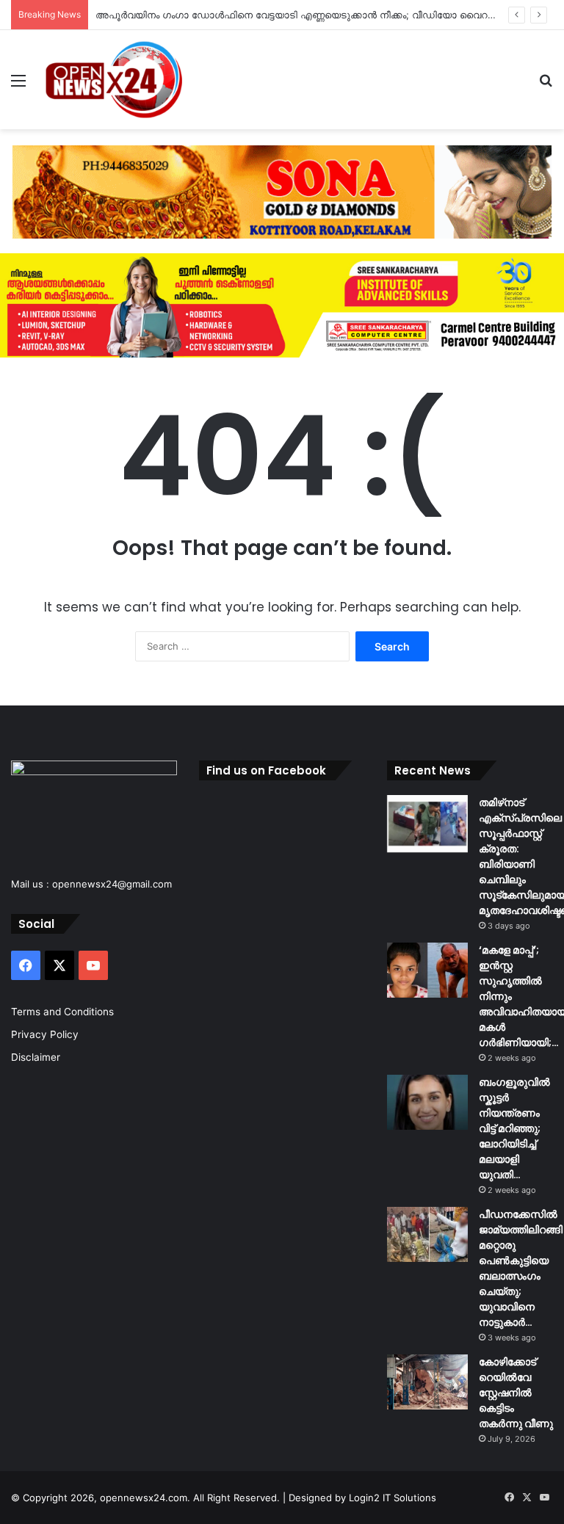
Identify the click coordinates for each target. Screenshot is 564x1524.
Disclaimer (35, 1057)
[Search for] (545, 85)
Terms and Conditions (62, 1011)
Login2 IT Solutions (392, 1497)
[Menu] (18, 85)
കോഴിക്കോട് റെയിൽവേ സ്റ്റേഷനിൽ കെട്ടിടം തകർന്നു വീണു (516, 1392)
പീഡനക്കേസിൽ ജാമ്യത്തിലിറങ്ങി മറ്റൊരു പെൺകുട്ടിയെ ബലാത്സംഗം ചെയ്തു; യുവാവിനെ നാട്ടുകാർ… (521, 1268)
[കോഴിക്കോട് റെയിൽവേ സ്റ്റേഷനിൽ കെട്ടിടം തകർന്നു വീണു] (427, 1381)
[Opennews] (114, 79)
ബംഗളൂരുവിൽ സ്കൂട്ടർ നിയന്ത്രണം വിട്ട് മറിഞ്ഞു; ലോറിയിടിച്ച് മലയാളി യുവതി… (514, 1128)
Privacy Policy (45, 1034)
